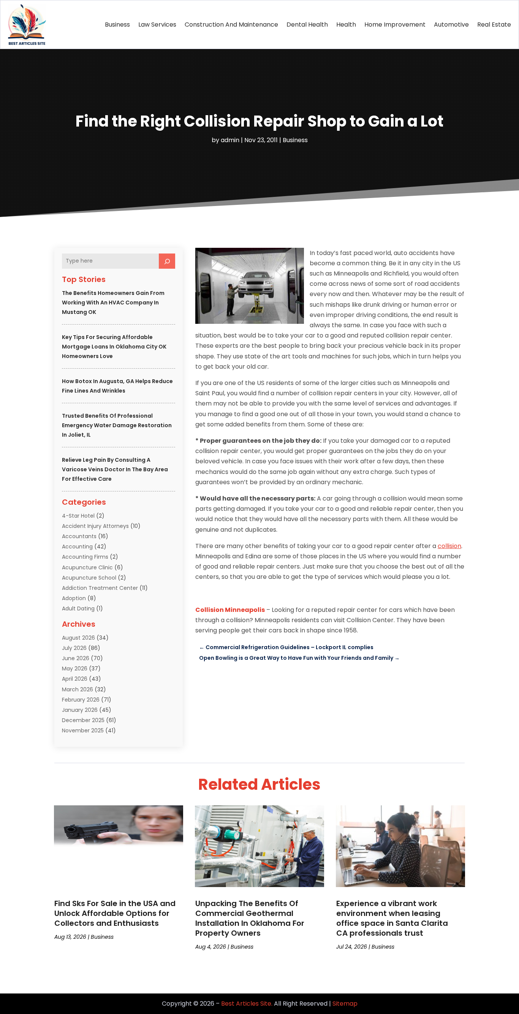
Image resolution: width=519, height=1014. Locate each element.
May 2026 (74, 668)
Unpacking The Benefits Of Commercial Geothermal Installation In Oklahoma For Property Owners (249, 918)
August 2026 (78, 638)
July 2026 (74, 648)
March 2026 (77, 689)
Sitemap (345, 1003)
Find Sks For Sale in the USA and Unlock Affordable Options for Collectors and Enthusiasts (115, 913)
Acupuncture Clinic (87, 567)
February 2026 (81, 699)
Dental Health (307, 24)
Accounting (77, 546)
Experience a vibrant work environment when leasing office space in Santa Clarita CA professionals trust (392, 918)
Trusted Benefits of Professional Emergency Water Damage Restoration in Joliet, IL (117, 425)
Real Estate (494, 24)
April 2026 (74, 679)
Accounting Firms (85, 557)
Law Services (157, 24)
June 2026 (75, 658)
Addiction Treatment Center (100, 588)
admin (230, 140)
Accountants (79, 536)
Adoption (74, 598)
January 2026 (80, 710)
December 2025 (83, 720)
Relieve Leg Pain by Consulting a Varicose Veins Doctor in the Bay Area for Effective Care (115, 469)
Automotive (451, 24)
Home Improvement (395, 24)
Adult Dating (78, 608)
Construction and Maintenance (231, 24)
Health (346, 24)
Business (117, 24)
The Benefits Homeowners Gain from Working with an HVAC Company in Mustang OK (113, 302)
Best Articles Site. (246, 1003)
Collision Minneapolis (230, 609)
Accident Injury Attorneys (95, 526)
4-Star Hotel (78, 516)
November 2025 (83, 730)
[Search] (167, 261)
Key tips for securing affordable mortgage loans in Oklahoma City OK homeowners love (114, 346)
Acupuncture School (89, 577)
